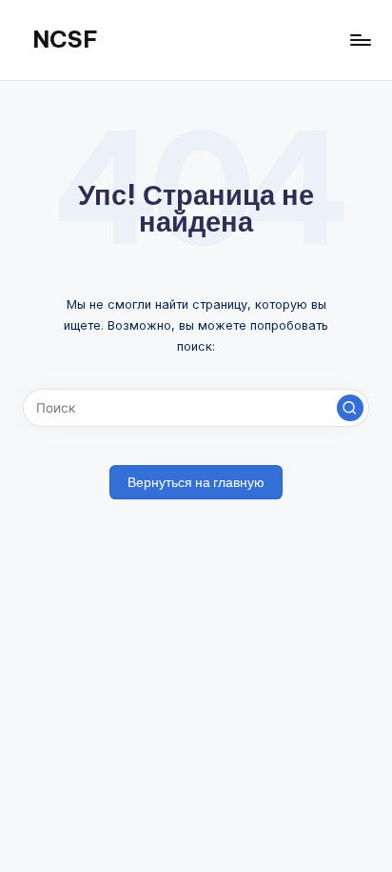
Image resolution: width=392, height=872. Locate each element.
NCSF (65, 39)
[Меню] (359, 39)
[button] (350, 408)
